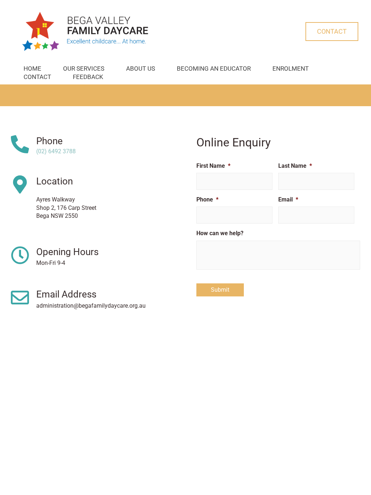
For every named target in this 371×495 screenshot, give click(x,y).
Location (54, 181)
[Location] (20, 184)
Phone (49, 141)
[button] (331, 31)
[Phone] (20, 144)
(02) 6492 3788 (56, 151)
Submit (220, 289)
